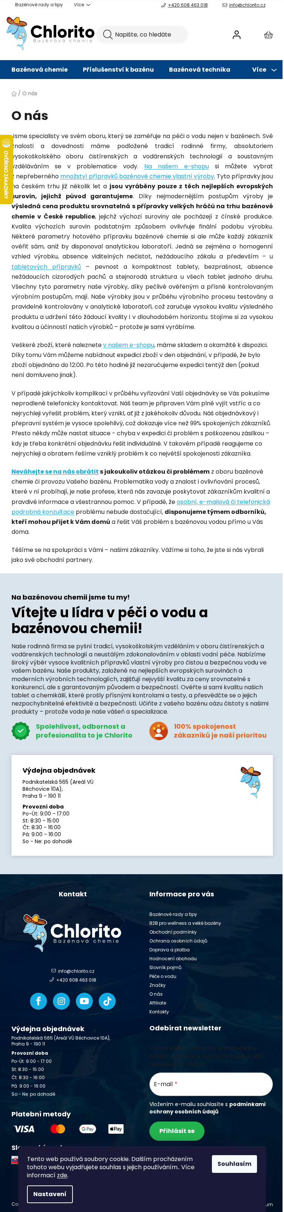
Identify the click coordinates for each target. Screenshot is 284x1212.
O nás (156, 994)
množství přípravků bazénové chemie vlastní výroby (137, 176)
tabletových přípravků (46, 266)
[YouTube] (84, 1001)
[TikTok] (107, 1001)
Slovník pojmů (165, 967)
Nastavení (50, 1194)
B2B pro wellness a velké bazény (185, 923)
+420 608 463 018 (188, 5)
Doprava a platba (169, 950)
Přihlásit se (177, 1131)
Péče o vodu (162, 976)
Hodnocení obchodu (173, 958)
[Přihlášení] (236, 35)
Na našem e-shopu (176, 166)
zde (62, 1175)
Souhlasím (234, 1164)
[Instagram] (61, 1001)
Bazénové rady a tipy (39, 4)
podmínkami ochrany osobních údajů (207, 1108)
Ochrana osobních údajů (178, 941)
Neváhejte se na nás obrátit (55, 471)
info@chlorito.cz (247, 5)
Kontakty (159, 1012)
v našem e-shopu (128, 345)
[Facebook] (38, 1001)
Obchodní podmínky (173, 932)
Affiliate (157, 1003)
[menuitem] (39, 70)
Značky (157, 985)
